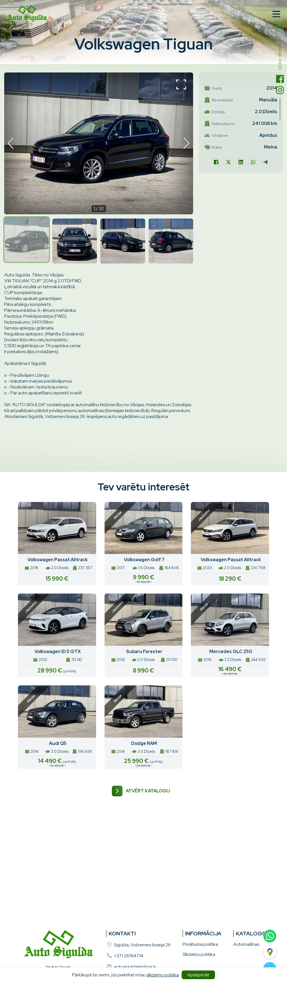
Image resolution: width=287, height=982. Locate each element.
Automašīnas (246, 944)
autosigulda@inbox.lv (135, 967)
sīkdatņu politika (163, 975)
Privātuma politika (200, 944)
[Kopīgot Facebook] (216, 162)
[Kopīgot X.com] (228, 162)
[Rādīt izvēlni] (276, 14)
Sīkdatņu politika (198, 954)
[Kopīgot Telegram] (265, 162)
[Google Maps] (269, 951)
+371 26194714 (128, 956)
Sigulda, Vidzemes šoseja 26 (142, 945)
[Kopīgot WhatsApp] (253, 162)
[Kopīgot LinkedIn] (241, 162)
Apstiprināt (198, 975)
